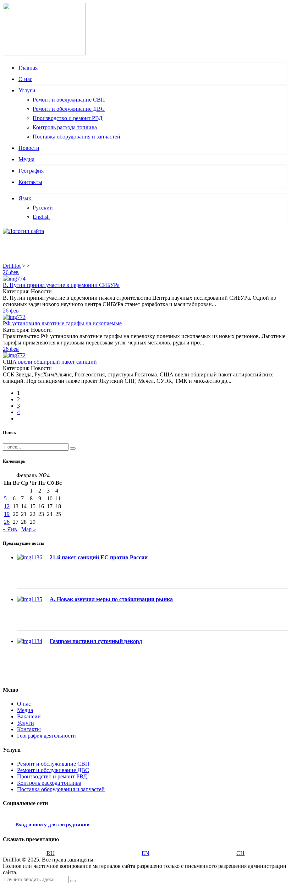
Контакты (30, 182)
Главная (28, 68)
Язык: (25, 198)
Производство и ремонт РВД (68, 118)
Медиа (26, 159)
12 (7, 506)
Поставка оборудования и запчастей (76, 137)
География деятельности (46, 736)
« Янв (10, 529)
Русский (43, 208)
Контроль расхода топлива (65, 127)
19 (7, 514)
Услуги (26, 90)
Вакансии (29, 716)
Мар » (28, 529)
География (31, 171)
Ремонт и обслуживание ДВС (69, 109)
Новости (28, 148)
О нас (25, 79)
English (41, 217)
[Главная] (23, 231)
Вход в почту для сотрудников (52, 824)
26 (7, 522)
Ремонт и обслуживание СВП (69, 100)
